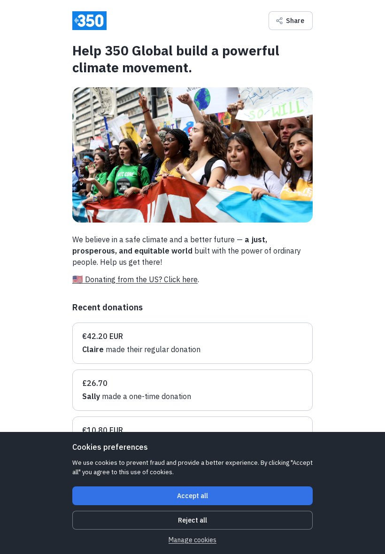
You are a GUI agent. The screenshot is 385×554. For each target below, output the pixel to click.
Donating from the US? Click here (141, 279)
